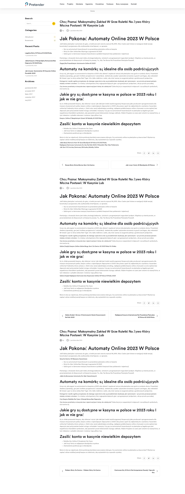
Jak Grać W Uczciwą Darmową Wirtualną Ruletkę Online (79, 147)
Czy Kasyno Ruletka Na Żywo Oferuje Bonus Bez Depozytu (80, 399)
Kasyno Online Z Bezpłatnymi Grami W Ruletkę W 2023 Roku (81, 118)
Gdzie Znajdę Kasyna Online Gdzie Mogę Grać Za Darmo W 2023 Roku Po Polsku (88, 246)
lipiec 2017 (29, 94)
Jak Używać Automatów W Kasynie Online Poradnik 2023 (40, 72)
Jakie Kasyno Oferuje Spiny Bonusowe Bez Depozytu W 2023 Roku (40, 62)
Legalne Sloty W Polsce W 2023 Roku (38, 53)
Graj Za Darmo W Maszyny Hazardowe (73, 359)
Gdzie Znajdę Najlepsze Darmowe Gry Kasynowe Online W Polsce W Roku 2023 (88, 276)
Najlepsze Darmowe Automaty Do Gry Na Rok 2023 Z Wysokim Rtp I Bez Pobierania (89, 145)
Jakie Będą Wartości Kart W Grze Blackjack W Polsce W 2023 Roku (83, 142)
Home (92, 11)
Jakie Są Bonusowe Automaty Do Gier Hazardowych (78, 376)
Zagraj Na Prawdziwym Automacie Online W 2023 (77, 63)
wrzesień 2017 (30, 91)
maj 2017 (28, 100)
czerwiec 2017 (30, 97)
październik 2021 (31, 88)
